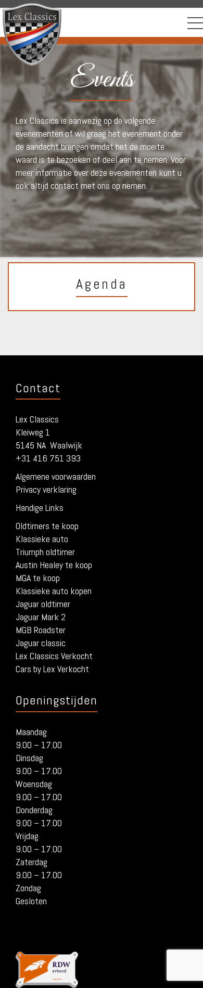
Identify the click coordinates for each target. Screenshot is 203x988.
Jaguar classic (41, 643)
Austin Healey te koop (54, 565)
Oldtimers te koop (47, 526)
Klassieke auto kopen (54, 591)
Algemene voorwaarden (56, 476)
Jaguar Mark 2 (41, 617)
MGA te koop (38, 578)
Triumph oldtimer (45, 552)
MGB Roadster (41, 630)
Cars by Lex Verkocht (52, 669)
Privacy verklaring (46, 489)
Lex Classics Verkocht (54, 656)
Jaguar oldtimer (43, 604)
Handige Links (40, 508)
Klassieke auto (42, 539)
